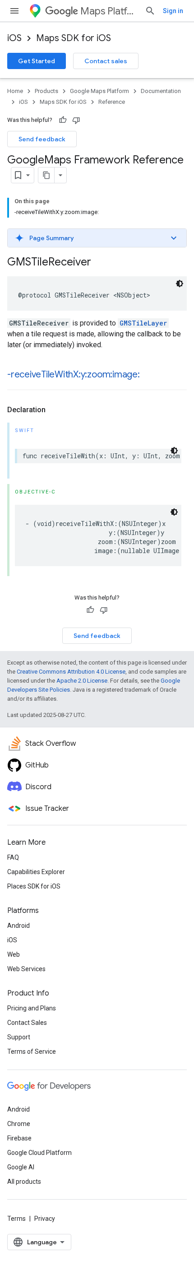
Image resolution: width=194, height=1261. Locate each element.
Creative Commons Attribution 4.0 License (71, 671)
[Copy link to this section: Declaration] (55, 410)
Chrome (18, 1123)
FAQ (13, 857)
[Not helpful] (76, 120)
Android (18, 925)
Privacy (44, 1218)
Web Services (26, 969)
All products (24, 1181)
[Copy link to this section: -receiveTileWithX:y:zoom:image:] (149, 375)
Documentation (161, 91)
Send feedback (41, 139)
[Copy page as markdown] (46, 175)
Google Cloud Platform (39, 1152)
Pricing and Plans (31, 1008)
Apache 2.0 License (81, 680)
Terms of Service (31, 1051)
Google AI (20, 1167)
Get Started (36, 61)
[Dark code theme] (179, 283)
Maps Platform (109, 11)
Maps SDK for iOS (73, 38)
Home (15, 91)
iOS (14, 38)
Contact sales (105, 61)
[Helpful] (62, 120)
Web (13, 954)
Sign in (173, 10)
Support (18, 1037)
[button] (97, 238)
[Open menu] (14, 11)
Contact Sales (27, 1022)
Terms (16, 1218)
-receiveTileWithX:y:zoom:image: (73, 374)
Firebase (19, 1138)
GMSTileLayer (143, 323)
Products (46, 91)
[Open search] (150, 10)
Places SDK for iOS (33, 886)
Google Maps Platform (99, 91)
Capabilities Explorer (36, 871)
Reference (111, 101)
